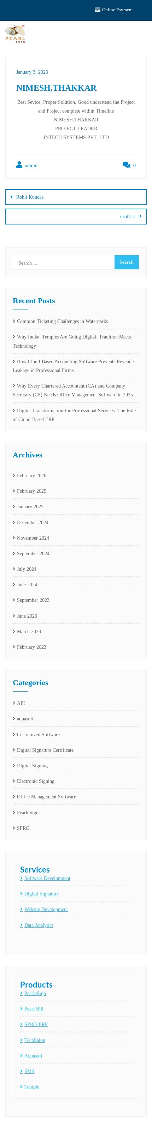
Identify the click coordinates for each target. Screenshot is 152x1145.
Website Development (46, 909)
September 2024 (33, 553)
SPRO (23, 828)
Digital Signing (32, 765)
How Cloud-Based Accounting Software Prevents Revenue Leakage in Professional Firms (73, 366)
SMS (29, 1071)
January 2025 (30, 506)
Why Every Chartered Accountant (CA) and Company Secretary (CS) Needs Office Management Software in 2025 (73, 390)
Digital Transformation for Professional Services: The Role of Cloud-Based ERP (74, 415)
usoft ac (128, 216)
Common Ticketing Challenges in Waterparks (62, 321)
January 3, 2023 (32, 72)
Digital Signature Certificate (45, 750)
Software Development (47, 878)
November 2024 (33, 538)
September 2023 (33, 600)
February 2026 (31, 475)
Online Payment (117, 9)
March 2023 (29, 631)
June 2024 (27, 584)
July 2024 (26, 569)
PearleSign (28, 812)
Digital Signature (41, 894)
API (21, 703)
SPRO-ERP (36, 1024)
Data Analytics (38, 925)
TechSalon (34, 1040)
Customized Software (38, 734)
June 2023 (27, 616)
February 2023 (31, 647)
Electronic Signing (35, 781)
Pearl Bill (33, 1009)
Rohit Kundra (29, 197)
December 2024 (32, 522)
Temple (31, 1087)
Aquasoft (33, 1056)
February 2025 (31, 491)
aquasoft (25, 718)
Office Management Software (46, 796)
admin (30, 165)
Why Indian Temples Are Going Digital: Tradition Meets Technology (72, 341)
